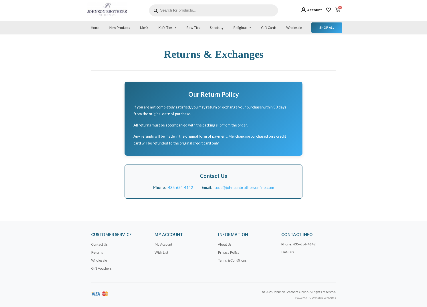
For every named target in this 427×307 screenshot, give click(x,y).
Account (314, 10)
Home (95, 28)
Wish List (161, 252)
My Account (163, 244)
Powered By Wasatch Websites (315, 298)
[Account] (303, 9)
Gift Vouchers (101, 268)
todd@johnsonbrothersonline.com (244, 187)
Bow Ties (193, 28)
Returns (97, 252)
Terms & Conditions (232, 260)
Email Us (287, 252)
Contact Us (99, 244)
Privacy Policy (228, 252)
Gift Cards (268, 28)
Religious (240, 28)
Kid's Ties (165, 28)
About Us (225, 244)
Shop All (326, 27)
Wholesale (294, 28)
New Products (119, 28)
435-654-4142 (180, 187)
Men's (144, 28)
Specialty (217, 28)
